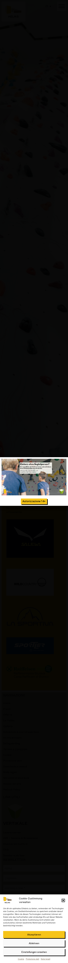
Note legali (45, 959)
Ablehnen (34, 943)
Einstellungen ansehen (34, 952)
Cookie (21, 959)
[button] (63, 900)
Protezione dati (32, 959)
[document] (34, 481)
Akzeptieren (34, 934)
